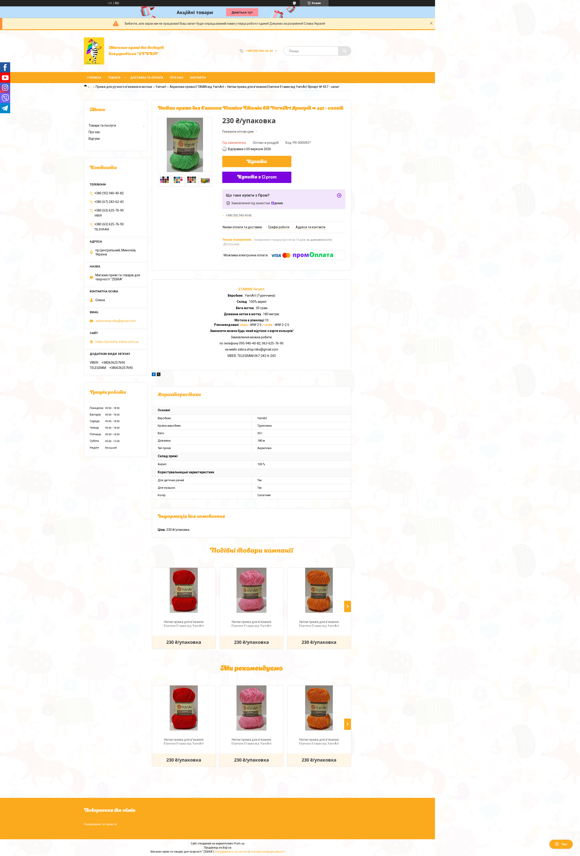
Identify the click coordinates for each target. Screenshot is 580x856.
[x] (158, 375)
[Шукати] (344, 51)
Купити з (249, 177)
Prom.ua (239, 843)
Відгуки (94, 138)
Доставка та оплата (146, 77)
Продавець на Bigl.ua (217, 847)
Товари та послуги (102, 125)
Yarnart (160, 87)
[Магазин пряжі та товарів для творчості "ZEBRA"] (94, 51)
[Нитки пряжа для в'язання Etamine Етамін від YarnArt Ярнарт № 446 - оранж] (319, 590)
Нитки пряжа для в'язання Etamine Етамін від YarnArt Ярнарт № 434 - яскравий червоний (184, 624)
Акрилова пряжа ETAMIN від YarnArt (197, 87)
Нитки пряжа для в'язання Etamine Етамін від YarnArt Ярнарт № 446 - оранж (319, 624)
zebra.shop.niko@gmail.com (115, 321)
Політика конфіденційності (267, 851)
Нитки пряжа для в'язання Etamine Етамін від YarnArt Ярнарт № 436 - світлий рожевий (251, 624)
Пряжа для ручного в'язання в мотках (124, 87)
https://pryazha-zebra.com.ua (116, 342)
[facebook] (154, 375)
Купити (257, 162)
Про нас (176, 77)
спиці (244, 325)
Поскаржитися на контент (231, 851)
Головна (94, 77)
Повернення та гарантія (100, 824)
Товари (114, 77)
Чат (564, 844)
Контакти (198, 77)
